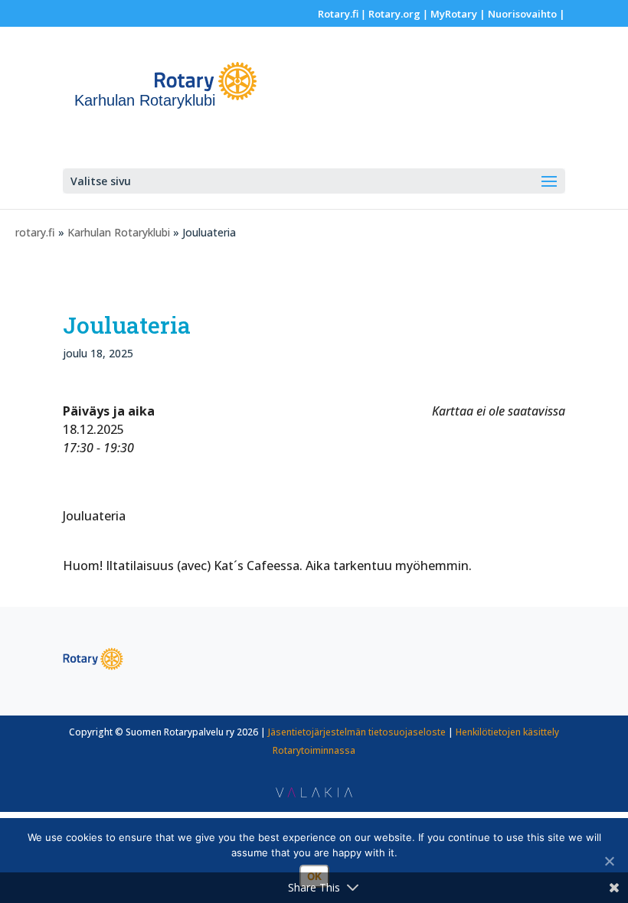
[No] (609, 861)
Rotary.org (394, 14)
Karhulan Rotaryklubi (118, 232)
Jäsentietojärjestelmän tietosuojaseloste (357, 731)
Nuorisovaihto (522, 14)
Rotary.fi (338, 14)
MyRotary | (459, 14)
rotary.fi (35, 232)
